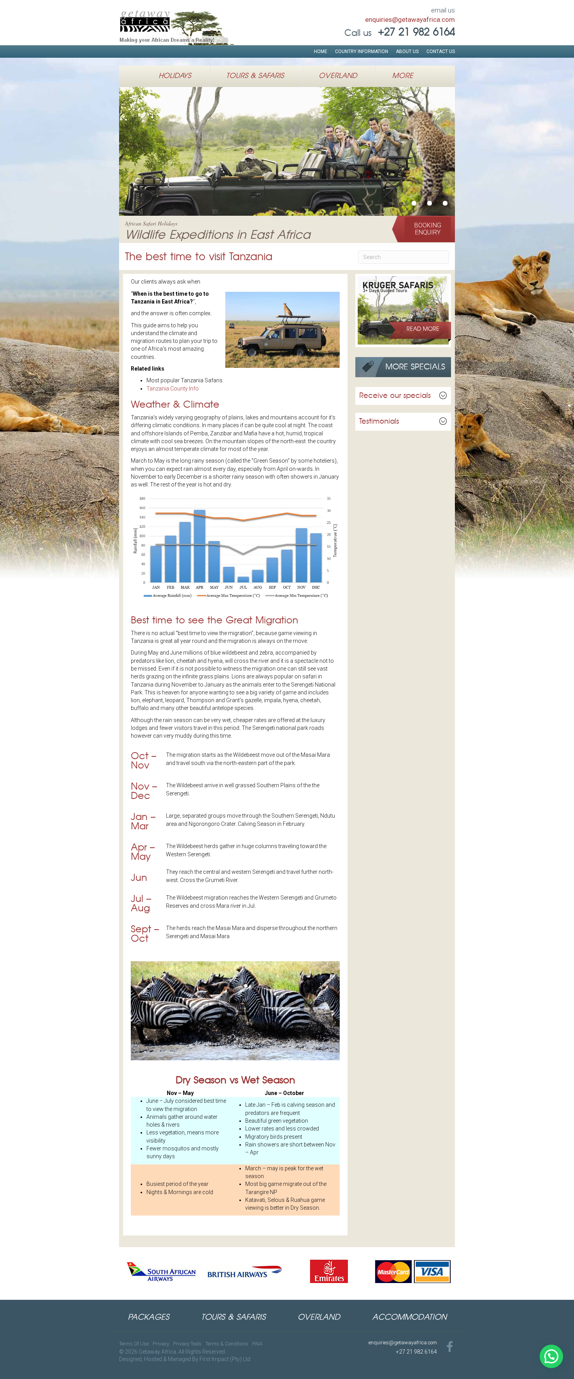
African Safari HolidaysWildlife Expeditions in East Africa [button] (429, 203)
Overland (338, 76)
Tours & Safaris (255, 76)
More (402, 76)
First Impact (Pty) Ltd (225, 1359)
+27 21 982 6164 (416, 1352)
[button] (428, 229)
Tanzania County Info (172, 388)
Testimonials (379, 421)
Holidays (175, 76)
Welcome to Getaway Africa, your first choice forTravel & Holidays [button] (414, 203)
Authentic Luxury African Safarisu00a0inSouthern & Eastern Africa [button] (445, 203)
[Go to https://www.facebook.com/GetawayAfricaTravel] (450, 1347)
